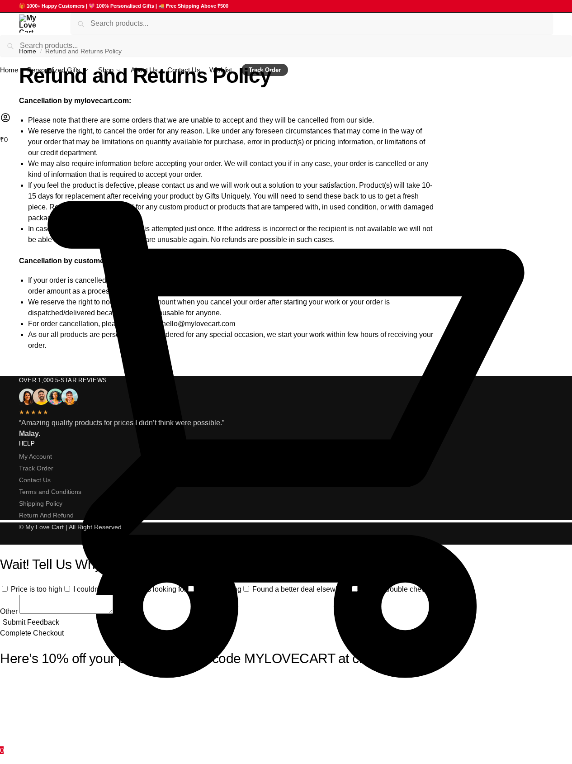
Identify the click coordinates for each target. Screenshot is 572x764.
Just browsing (219, 589)
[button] (286, 445)
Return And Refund (46, 515)
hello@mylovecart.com (198, 323)
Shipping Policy (40, 503)
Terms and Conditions (50, 491)
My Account (35, 456)
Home (27, 51)
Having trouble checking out (405, 589)
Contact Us (35, 480)
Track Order (36, 468)
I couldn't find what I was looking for (129, 589)
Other (9, 611)
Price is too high (36, 589)
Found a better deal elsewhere (301, 589)
